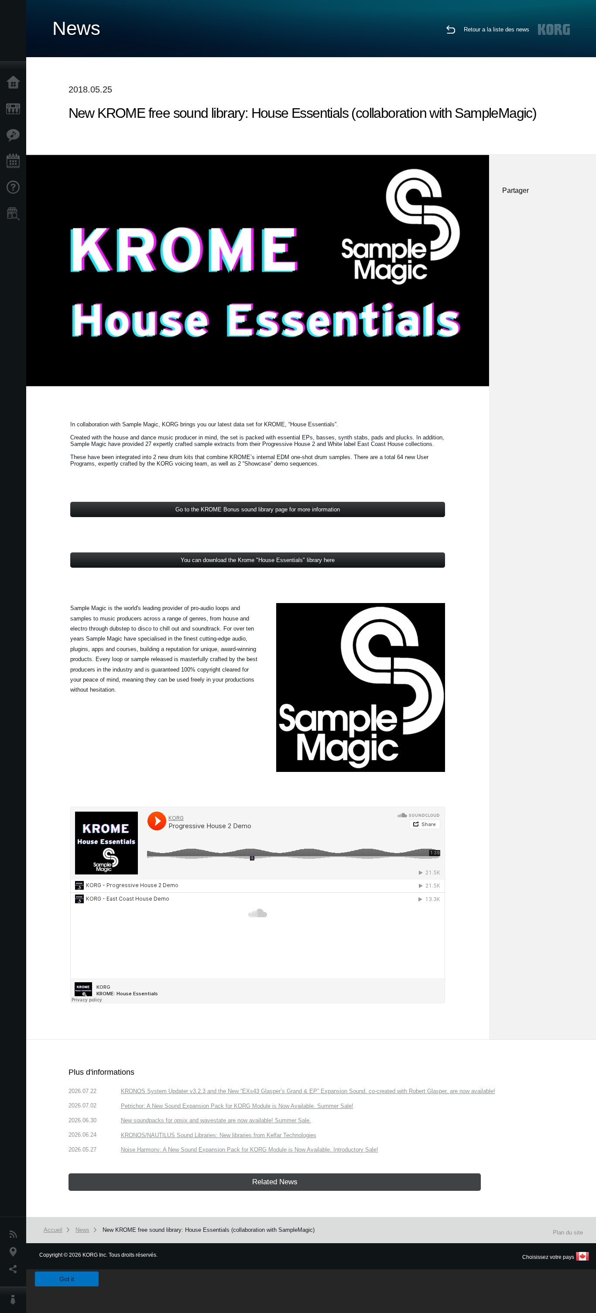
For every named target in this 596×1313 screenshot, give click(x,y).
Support (15, 188)
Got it (66, 1278)
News (15, 1234)
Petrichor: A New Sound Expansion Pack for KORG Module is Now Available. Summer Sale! (237, 1106)
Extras (15, 135)
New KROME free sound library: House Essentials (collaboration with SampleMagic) (209, 1230)
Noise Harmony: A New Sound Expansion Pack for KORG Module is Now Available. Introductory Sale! (249, 1149)
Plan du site (568, 1232)
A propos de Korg (15, 1300)
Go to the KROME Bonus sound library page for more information (257, 509)
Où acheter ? (15, 214)
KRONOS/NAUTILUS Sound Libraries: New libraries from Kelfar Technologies (218, 1135)
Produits (15, 109)
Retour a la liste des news (496, 29)
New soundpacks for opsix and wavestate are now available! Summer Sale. (216, 1120)
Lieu (15, 1252)
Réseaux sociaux (15, 1269)
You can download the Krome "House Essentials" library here (258, 560)
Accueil (15, 83)
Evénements (15, 161)
